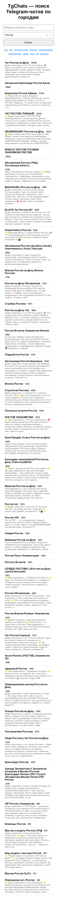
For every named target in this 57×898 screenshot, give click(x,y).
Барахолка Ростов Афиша (21, 93)
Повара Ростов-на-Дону (19, 711)
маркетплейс (15, 54)
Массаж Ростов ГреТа (18, 873)
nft (37, 54)
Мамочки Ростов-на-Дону (20, 486)
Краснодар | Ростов (17, 762)
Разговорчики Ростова (19, 731)
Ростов (9, 35)
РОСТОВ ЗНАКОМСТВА (19, 417)
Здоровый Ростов (16, 668)
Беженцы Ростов (15, 824)
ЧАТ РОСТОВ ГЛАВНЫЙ (19, 113)
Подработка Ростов (17, 354)
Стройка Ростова (15, 303)
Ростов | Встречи (15, 562)
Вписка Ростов (14, 383)
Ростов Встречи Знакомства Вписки (27, 330)
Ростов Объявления (17, 593)
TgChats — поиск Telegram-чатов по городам (28, 11)
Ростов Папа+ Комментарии (22, 555)
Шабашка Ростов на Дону (20, 540)
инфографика (46, 50)
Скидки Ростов (14, 533)
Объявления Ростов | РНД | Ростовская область (21, 164)
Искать (28, 42)
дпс (6, 50)
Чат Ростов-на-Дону (17, 62)
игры (32, 54)
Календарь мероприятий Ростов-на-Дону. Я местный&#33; (27, 460)
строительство (21, 50)
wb (10, 50)
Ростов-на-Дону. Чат (17, 310)
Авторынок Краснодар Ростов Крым (27, 83)
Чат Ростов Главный (17, 635)
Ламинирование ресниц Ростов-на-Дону (26, 685)
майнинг (44, 54)
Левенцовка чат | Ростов (20, 880)
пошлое (33, 50)
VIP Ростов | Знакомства (20, 803)
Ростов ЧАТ (12, 517)
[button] (47, 35)
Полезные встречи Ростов (21, 410)
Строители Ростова (17, 390)
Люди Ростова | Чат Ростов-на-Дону (26, 738)
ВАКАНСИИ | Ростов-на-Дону (22, 187)
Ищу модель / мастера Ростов (23, 853)
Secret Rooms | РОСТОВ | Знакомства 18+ (27, 657)
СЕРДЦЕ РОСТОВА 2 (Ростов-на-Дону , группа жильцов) (28, 570)
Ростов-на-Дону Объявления (22, 283)
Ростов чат (11, 504)
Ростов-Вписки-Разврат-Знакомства (27, 613)
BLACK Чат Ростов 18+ (19, 209)
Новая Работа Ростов (18, 230)
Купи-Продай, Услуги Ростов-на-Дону (27, 437)
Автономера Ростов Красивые (23, 361)
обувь (26, 54)
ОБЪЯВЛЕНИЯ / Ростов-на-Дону (24, 131)
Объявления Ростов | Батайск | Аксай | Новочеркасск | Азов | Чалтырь (28, 247)
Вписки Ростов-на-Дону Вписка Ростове (24, 271)
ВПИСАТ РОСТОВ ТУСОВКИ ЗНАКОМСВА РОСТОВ (22, 151)
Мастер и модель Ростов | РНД (23, 830)
